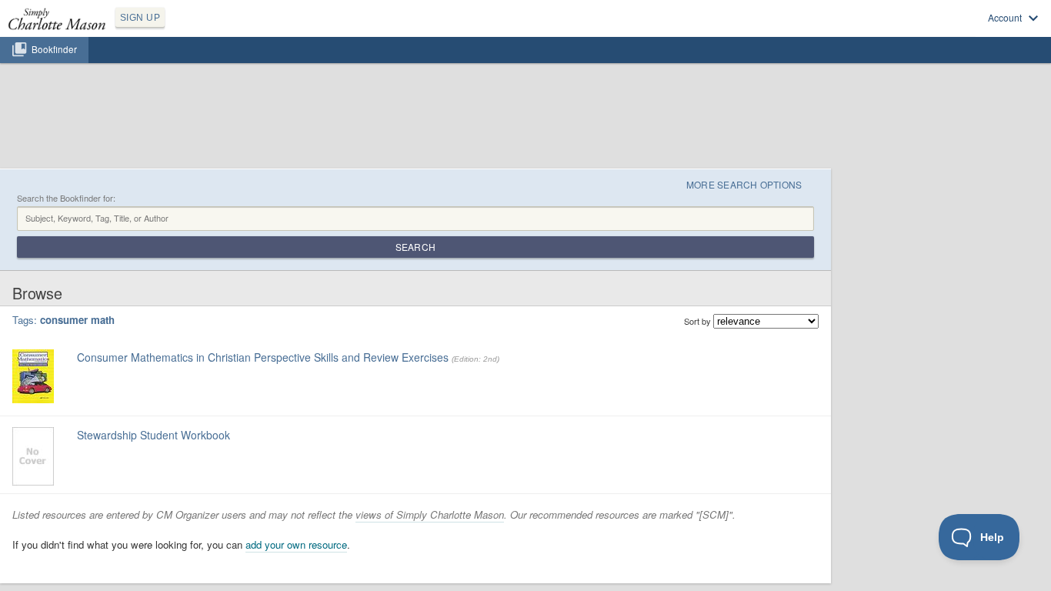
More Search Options (744, 184)
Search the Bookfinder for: (66, 198)
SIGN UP (140, 17)
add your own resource (296, 544)
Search (415, 246)
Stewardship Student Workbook (153, 434)
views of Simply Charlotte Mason (429, 514)
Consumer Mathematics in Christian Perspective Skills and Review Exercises (263, 357)
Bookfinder (54, 49)
